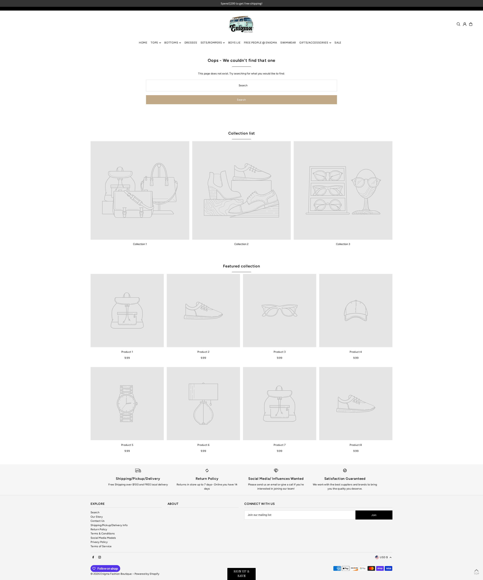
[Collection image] (140, 190)
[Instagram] (99, 557)
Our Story (97, 516)
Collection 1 (140, 244)
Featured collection (241, 266)
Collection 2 (241, 244)
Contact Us (98, 521)
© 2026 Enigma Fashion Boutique (111, 573)
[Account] (464, 24)
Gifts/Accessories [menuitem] (313, 42)
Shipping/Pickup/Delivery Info (109, 525)
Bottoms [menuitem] (171, 42)
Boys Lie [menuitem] (234, 42)
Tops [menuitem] (154, 42)
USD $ (384, 557)
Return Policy (99, 529)
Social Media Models (103, 537)
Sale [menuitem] (338, 42)
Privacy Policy (99, 542)
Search (95, 512)
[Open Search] (458, 24)
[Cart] (470, 24)
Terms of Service (101, 546)
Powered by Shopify (147, 573)
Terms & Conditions (103, 533)
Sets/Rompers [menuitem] (211, 42)
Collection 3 (343, 244)
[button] (241, 574)
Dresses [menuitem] (191, 42)
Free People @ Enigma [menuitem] (260, 42)
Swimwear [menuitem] (288, 42)
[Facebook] (93, 557)
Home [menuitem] (143, 42)
